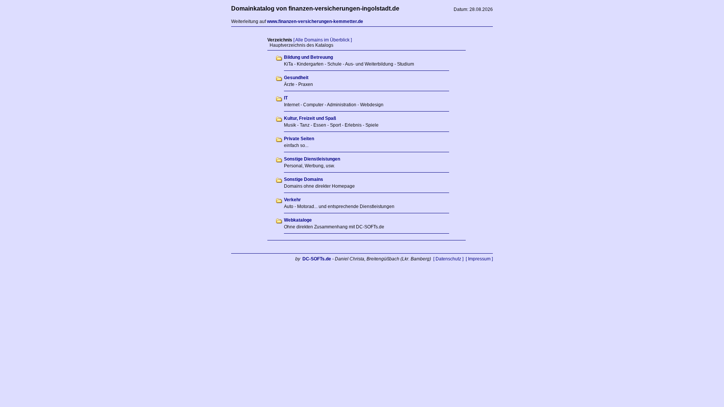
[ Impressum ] (479, 259)
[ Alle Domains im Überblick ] (322, 40)
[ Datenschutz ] (448, 259)
